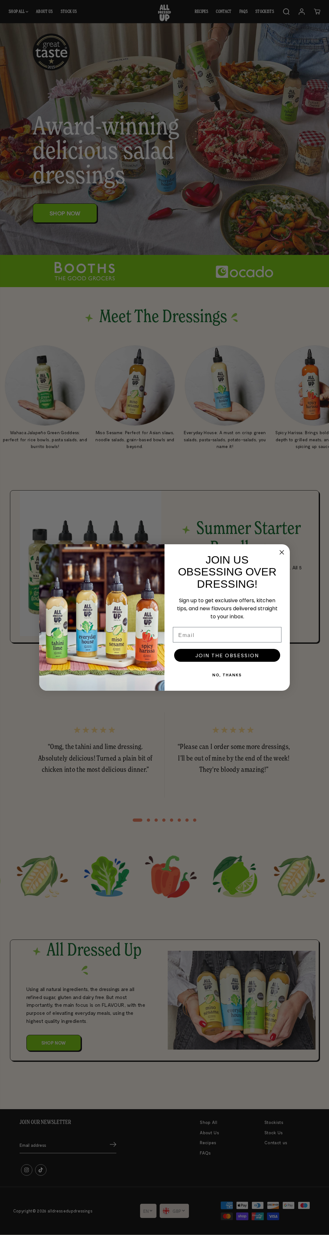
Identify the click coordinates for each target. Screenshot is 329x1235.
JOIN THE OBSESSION (227, 655)
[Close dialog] (282, 552)
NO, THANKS (227, 674)
